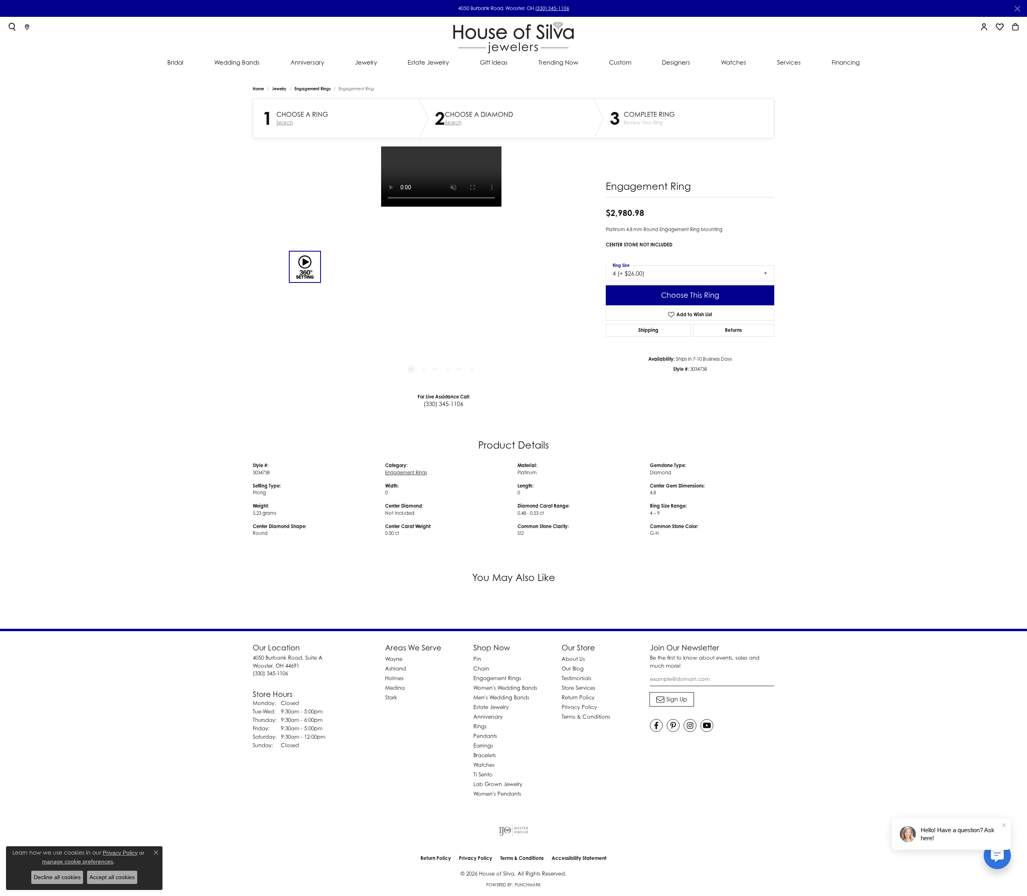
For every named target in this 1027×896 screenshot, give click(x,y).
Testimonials (576, 678)
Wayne (393, 659)
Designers (676, 62)
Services (789, 62)
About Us (573, 659)
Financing (846, 62)
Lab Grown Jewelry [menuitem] (497, 784)
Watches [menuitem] (484, 765)
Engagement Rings (312, 88)
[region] (441, 266)
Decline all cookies (57, 877)
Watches (733, 62)
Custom (620, 62)
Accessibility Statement (579, 858)
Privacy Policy (579, 707)
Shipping (648, 330)
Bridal (175, 62)
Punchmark (528, 884)
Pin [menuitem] (477, 659)
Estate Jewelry (428, 62)
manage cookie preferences (77, 861)
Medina (395, 688)
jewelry (279, 88)
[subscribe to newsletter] (671, 699)
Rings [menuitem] (480, 726)
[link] (27, 27)
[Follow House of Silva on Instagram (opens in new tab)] (690, 725)
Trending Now (558, 62)
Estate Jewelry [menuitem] (491, 707)
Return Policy (578, 697)
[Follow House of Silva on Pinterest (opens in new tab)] (673, 725)
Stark (391, 697)
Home (258, 88)
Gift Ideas (493, 62)
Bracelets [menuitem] (484, 755)
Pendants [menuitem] (485, 736)
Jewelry (366, 62)
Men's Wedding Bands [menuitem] (501, 697)
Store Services (578, 688)
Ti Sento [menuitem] (483, 774)
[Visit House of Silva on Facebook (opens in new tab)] (656, 725)
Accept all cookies (112, 877)
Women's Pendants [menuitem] (497, 793)
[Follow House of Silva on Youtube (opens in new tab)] (706, 725)
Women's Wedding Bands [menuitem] (505, 688)
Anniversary (307, 62)
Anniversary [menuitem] (488, 716)
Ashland (395, 668)
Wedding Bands (237, 62)
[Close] (1017, 9)
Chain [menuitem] (481, 668)
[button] (12, 27)
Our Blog (573, 668)
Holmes (394, 678)
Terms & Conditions (586, 716)
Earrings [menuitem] (483, 745)
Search (284, 123)
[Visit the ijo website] (514, 831)
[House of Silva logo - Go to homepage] (513, 36)
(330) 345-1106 (552, 8)
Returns (733, 330)
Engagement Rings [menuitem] (497, 678)
